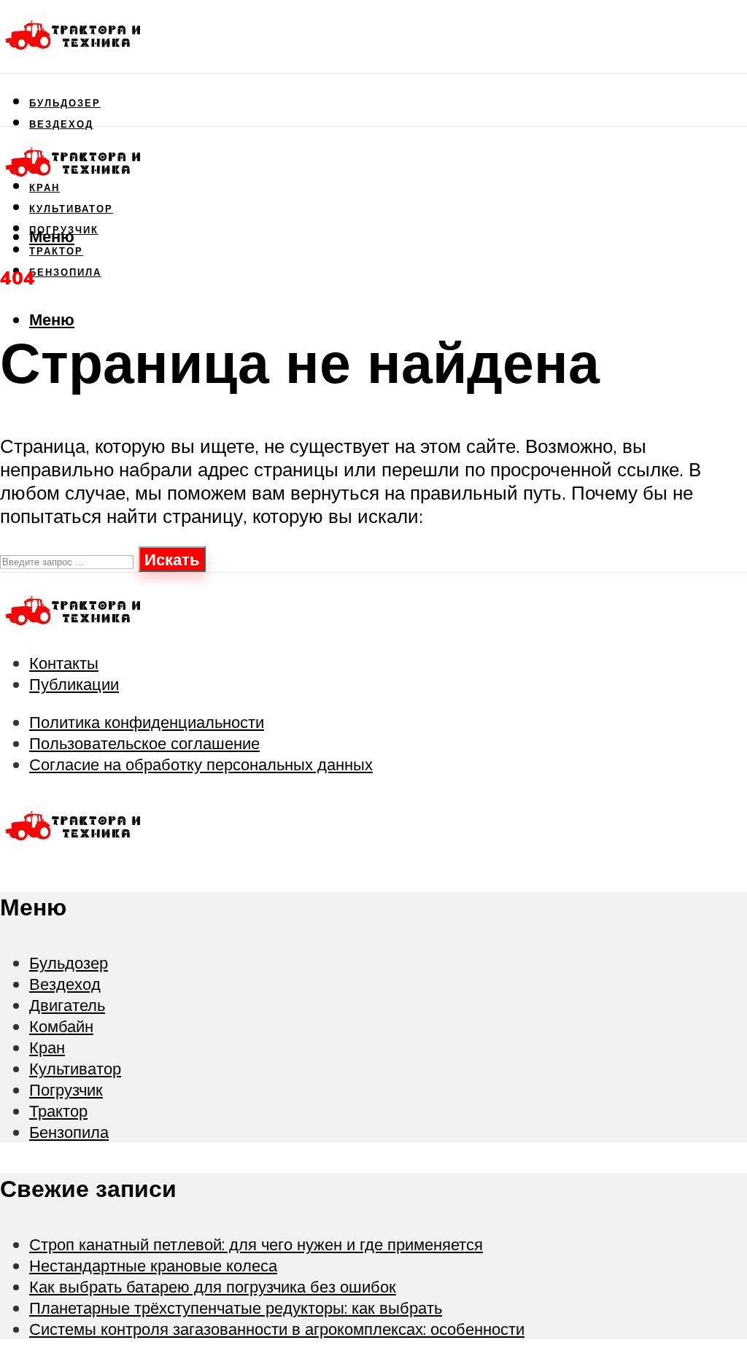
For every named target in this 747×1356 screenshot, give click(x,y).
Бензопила (65, 272)
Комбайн (61, 1026)
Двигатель (67, 1004)
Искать (172, 559)
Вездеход (61, 124)
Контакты (63, 662)
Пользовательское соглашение (144, 742)
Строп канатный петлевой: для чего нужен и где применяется (256, 1244)
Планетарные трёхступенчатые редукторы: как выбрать (235, 1307)
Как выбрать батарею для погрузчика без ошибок (212, 1286)
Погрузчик (66, 1089)
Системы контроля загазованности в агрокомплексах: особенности (277, 1328)
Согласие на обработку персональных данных (201, 764)
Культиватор (71, 208)
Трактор (58, 1110)
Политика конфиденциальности (146, 721)
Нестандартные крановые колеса (153, 1265)
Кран (47, 1047)
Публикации (74, 683)
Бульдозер (65, 103)
